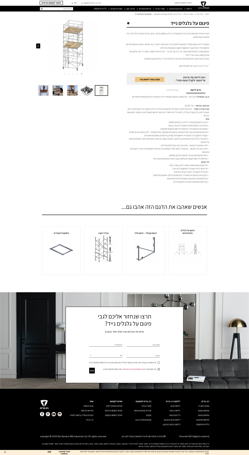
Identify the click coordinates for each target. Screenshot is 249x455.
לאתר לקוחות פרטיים (51, 2)
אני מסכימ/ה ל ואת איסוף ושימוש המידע (129, 369)
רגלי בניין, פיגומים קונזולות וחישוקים (167, 14)
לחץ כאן (125, 436)
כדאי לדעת (195, 89)
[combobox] (105, 355)
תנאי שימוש (140, 369)
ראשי (207, 14)
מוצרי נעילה (146, 405)
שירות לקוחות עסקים (183, 2)
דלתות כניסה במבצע (171, 424)
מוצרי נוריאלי (188, 14)
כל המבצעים (174, 415)
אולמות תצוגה (203, 410)
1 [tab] (81, 73)
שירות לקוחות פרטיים (113, 410)
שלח (92, 370)
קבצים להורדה (172, 89)
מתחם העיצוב (203, 415)
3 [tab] (73, 73)
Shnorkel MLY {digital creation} (194, 436)
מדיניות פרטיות (87, 410)
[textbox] (105, 355)
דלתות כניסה (175, 410)
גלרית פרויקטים (203, 424)
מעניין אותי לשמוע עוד (150, 79)
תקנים (148, 415)
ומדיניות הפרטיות (129, 369)
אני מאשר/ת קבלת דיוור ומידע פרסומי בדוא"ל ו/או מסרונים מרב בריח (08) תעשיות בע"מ (122, 362)
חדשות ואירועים (202, 419)
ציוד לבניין (199, 14)
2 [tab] (77, 73)
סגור (49, 452)
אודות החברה (203, 405)
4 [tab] (68, 73)
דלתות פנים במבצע (172, 419)
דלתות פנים (175, 405)
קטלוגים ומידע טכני (143, 419)
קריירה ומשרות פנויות (142, 410)
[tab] (196, 90)
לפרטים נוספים (187, 267)
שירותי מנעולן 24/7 (114, 405)
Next (38, 45)
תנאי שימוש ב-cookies (64, 453)
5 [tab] (64, 73)
